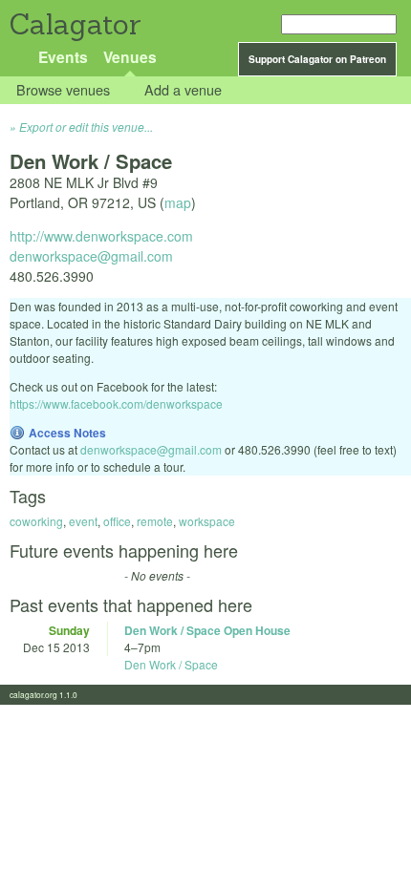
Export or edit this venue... (86, 126)
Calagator (74, 24)
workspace (207, 521)
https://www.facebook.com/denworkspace (116, 403)
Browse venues (63, 90)
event (83, 521)
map (177, 202)
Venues (130, 57)
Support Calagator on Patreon (317, 59)
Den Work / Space (171, 664)
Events (63, 57)
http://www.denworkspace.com (101, 235)
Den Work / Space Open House (207, 630)
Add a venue (183, 90)
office (117, 521)
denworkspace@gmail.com (91, 255)
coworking (36, 521)
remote (155, 521)
